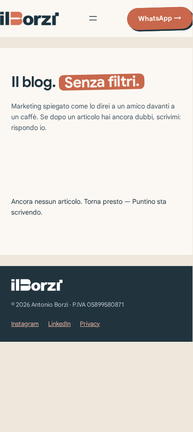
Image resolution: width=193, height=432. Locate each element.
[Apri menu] (93, 18)
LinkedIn (59, 324)
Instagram (25, 324)
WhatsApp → (159, 18)
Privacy (90, 324)
